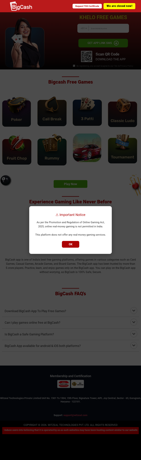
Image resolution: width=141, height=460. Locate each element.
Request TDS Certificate (87, 6)
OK (70, 244)
